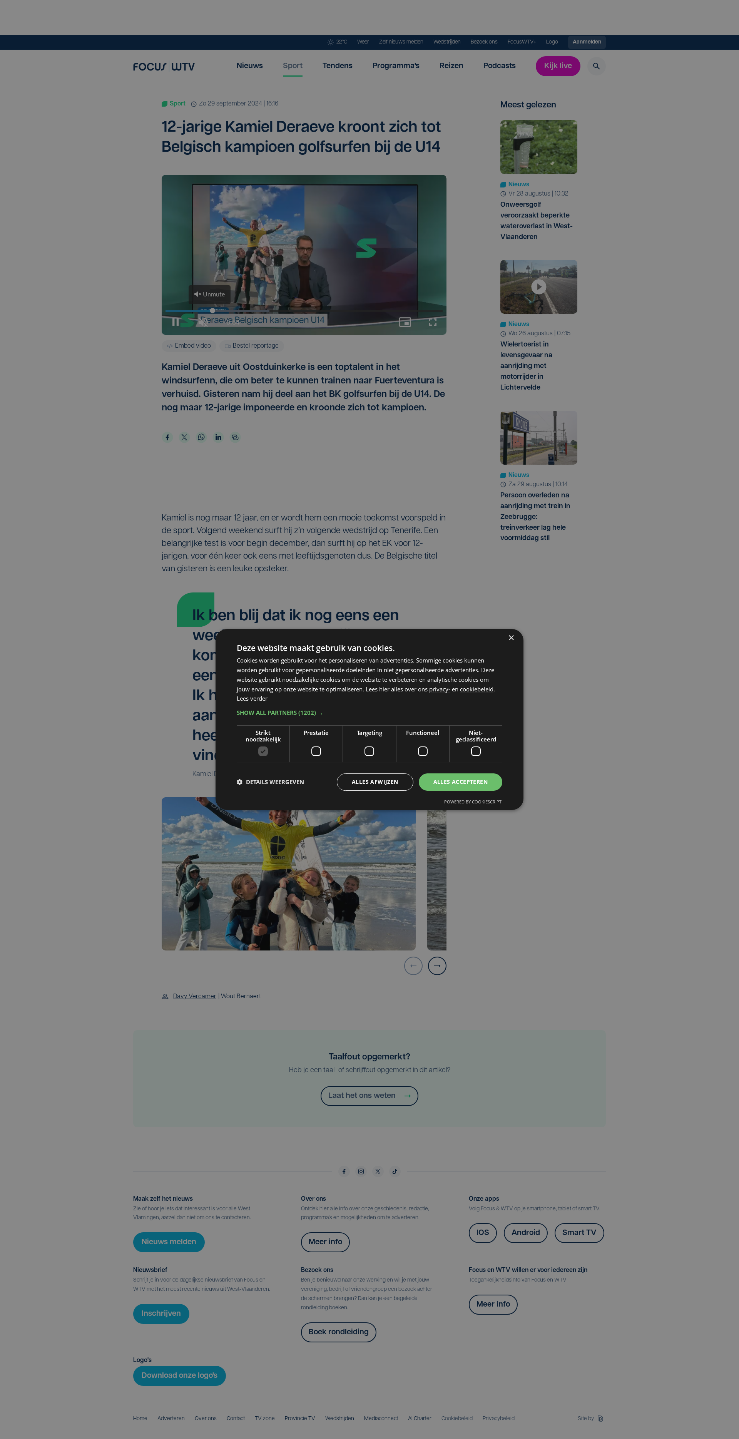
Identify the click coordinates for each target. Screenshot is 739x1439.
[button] (369, 712)
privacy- (439, 689)
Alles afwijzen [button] (375, 781)
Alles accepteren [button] (460, 781)
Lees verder (252, 698)
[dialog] (369, 719)
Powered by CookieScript (473, 802)
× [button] (511, 638)
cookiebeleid (476, 689)
